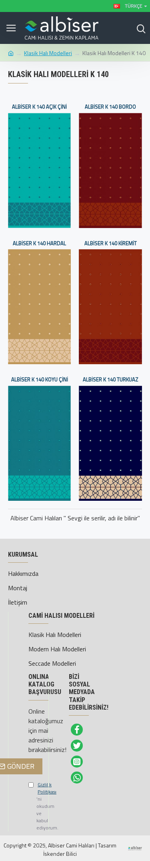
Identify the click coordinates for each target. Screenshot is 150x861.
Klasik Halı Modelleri (48, 53)
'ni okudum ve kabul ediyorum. (32, 806)
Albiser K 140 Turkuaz (110, 379)
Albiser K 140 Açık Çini (39, 106)
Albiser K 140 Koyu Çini (39, 379)
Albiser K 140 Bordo (110, 106)
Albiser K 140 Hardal (39, 243)
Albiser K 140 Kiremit (110, 243)
